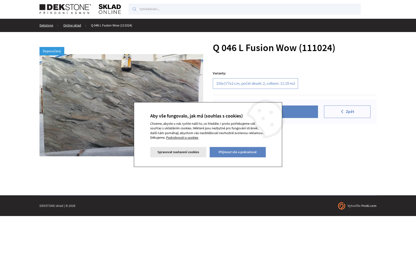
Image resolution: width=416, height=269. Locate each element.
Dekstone (46, 25)
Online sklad (72, 25)
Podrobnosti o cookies (182, 138)
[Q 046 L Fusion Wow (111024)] (121, 105)
